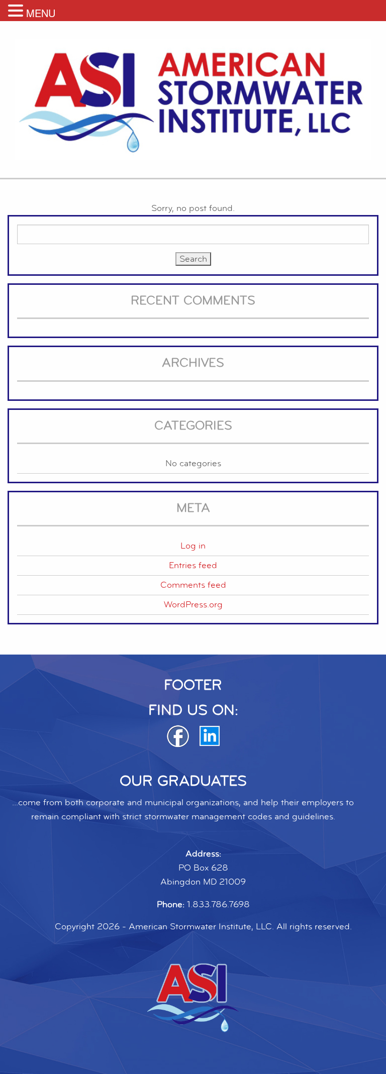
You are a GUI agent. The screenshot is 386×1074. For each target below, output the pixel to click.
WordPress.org (193, 604)
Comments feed (193, 585)
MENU (40, 13)
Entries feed (193, 565)
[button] (17, 11)
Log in (193, 546)
